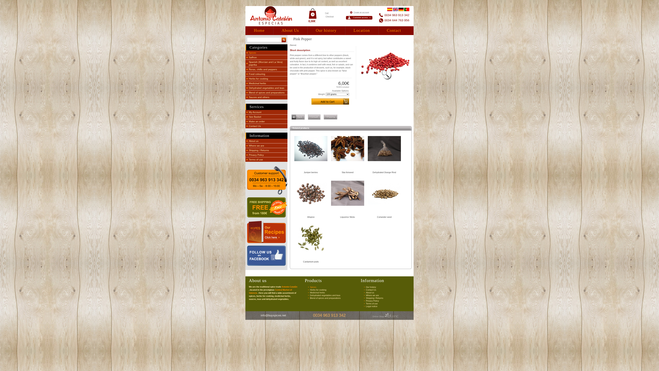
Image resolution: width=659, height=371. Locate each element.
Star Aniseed (348, 172)
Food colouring (257, 74)
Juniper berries (311, 172)
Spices (252, 52)
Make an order (257, 121)
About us (253, 141)
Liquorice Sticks (347, 217)
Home (259, 30)
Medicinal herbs (257, 83)
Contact (394, 30)
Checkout (330, 16)
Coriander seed (384, 217)
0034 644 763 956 (396, 20)
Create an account (361, 12)
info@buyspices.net (273, 315)
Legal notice (371, 306)
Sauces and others (259, 97)
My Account (255, 112)
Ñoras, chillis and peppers (263, 69)
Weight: (321, 94)
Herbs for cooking (258, 78)
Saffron (253, 57)
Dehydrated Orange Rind (384, 172)
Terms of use (256, 159)
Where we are (256, 145)
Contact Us (255, 126)
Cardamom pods (311, 262)
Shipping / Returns (259, 150)
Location (362, 30)
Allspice (311, 217)
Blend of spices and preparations (267, 92)
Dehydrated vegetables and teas (266, 88)
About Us (290, 30)
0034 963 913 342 (396, 15)
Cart (327, 13)
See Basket (255, 116)
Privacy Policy (256, 155)
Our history (326, 30)
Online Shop (378, 316)
